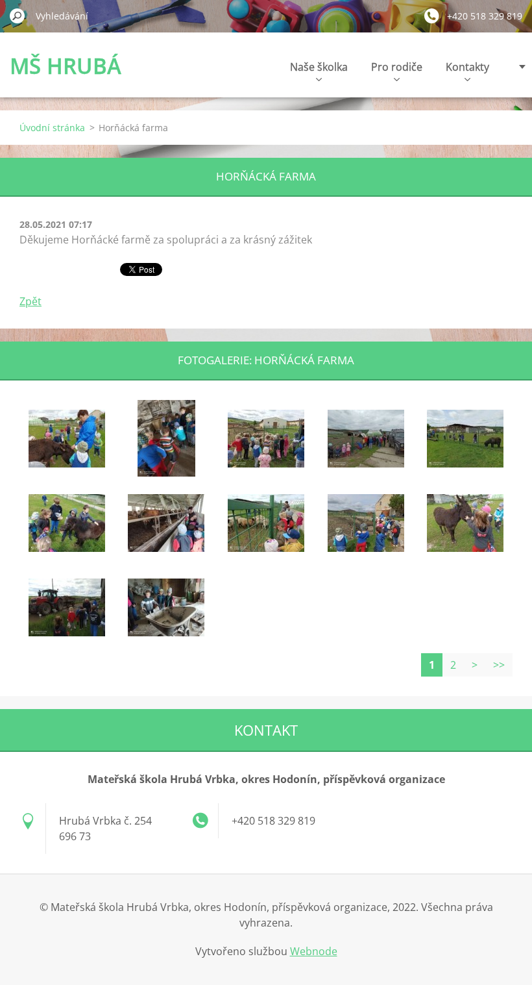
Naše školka (319, 67)
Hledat (17, 15)
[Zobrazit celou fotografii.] (67, 438)
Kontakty (467, 67)
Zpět (30, 301)
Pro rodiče (396, 67)
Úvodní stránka (52, 127)
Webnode (313, 951)
